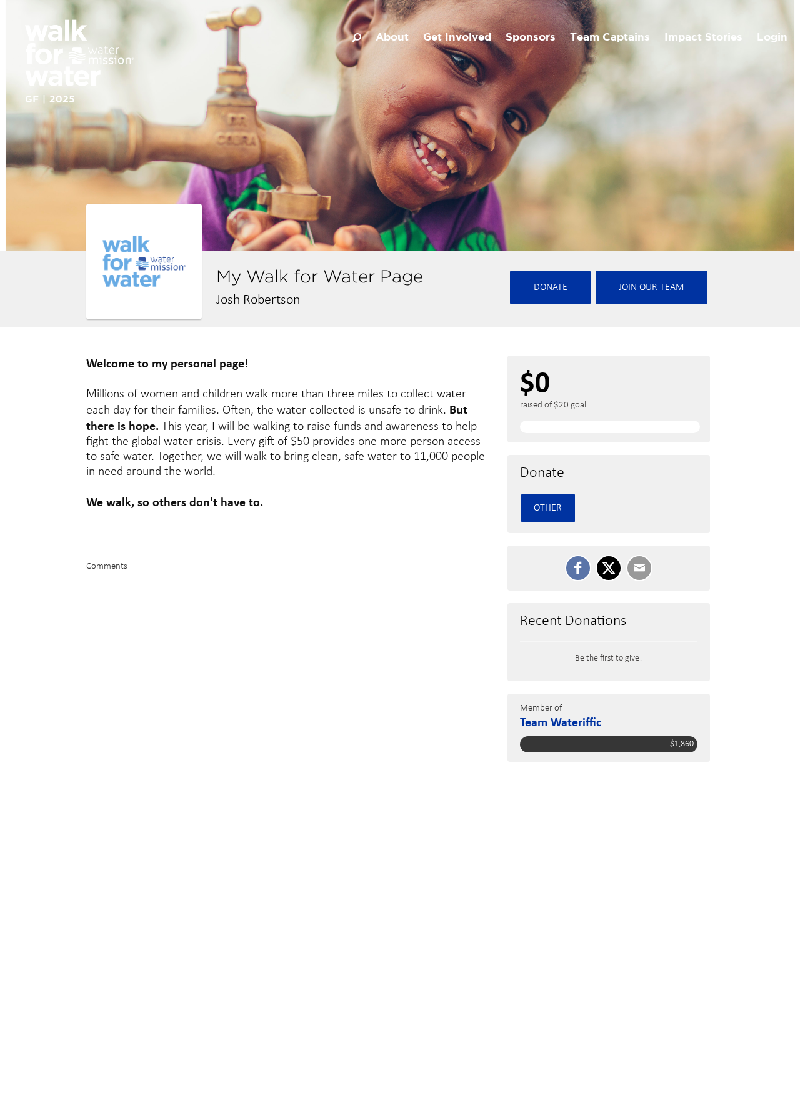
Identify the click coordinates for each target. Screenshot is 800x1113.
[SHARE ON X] (609, 568)
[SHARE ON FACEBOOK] (578, 568)
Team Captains (610, 37)
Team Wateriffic (560, 721)
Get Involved (457, 37)
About (392, 37)
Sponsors (531, 37)
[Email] (639, 568)
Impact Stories (703, 37)
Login (772, 37)
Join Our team (651, 287)
